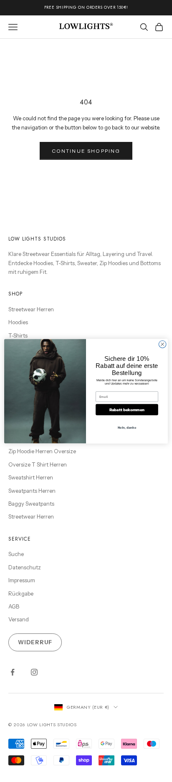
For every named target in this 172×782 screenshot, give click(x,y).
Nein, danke (127, 427)
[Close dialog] (162, 344)
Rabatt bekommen (127, 409)
